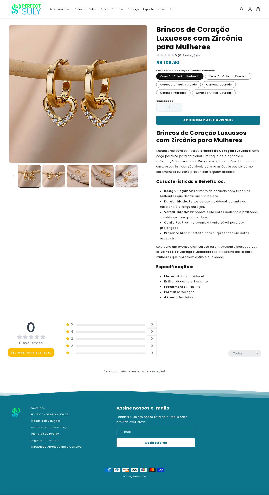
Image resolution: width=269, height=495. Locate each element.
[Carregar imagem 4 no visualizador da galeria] (102, 176)
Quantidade (164, 101)
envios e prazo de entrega (49, 427)
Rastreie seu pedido (45, 434)
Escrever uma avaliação (31, 352)
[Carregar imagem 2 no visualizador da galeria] (53, 176)
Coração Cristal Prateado (178, 84)
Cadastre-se (156, 443)
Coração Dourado (219, 84)
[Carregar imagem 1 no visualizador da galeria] (29, 176)
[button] (242, 9)
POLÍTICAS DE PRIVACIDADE (49, 414)
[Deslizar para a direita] (143, 176)
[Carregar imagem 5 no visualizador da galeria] (126, 176)
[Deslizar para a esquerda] (13, 176)
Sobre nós (38, 408)
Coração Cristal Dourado (214, 93)
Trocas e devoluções (46, 421)
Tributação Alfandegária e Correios (56, 447)
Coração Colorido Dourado (228, 76)
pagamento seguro (44, 440)
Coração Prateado (173, 93)
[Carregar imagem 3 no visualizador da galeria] (78, 176)
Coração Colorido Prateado (180, 76)
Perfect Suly (139, 476)
